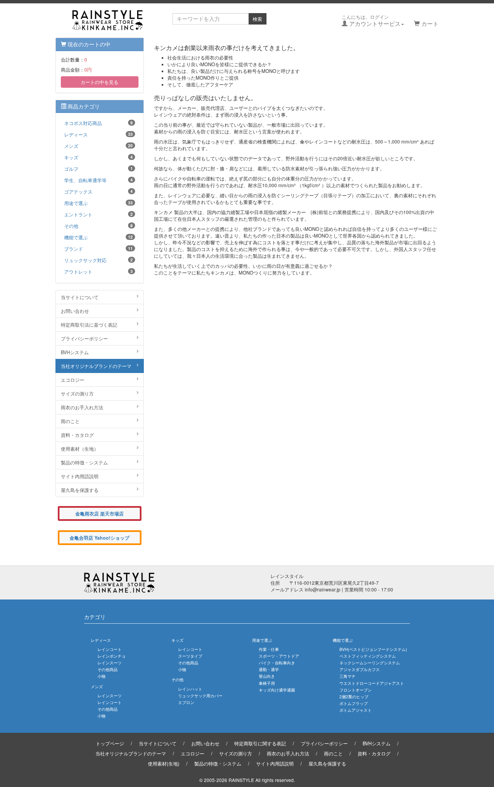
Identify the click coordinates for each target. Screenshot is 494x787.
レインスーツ (109, 662)
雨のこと (70, 421)
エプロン (186, 702)
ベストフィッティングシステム (367, 656)
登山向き (267, 676)
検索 (257, 18)
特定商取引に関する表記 (260, 743)
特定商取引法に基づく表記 (89, 324)
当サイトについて (79, 297)
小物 (101, 676)
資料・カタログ (77, 434)
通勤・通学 (269, 669)
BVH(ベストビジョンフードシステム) (373, 649)
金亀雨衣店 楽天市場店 (99, 513)
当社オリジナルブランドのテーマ (96, 366)
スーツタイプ (190, 656)
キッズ (98, 157)
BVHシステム (75, 352)
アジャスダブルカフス (359, 669)
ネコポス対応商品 (98, 123)
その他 (98, 225)
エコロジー (72, 379)
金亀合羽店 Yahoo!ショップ (99, 537)
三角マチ (347, 676)
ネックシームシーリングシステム (369, 662)
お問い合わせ (75, 310)
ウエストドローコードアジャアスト (371, 683)
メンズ (98, 145)
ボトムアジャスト (355, 710)
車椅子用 (267, 683)
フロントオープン (355, 690)
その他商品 (107, 669)
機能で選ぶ (98, 237)
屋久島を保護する (79, 490)
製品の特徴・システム (84, 462)
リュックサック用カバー (200, 695)
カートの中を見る (99, 82)
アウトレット (98, 271)
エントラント (98, 214)
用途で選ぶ (98, 203)
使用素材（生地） (79, 448)
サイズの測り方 (77, 393)
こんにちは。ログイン (371, 20)
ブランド (98, 248)
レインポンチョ (111, 656)
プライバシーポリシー (84, 338)
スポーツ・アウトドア (279, 656)
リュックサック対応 (98, 260)
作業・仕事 (269, 649)
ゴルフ (98, 168)
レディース (98, 134)
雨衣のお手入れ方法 (82, 407)
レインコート (109, 649)
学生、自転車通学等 (98, 180)
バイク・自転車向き (277, 662)
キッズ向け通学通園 (277, 690)
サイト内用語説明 (79, 476)
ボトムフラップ (353, 703)
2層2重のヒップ (353, 696)
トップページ (110, 743)
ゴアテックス (98, 191)
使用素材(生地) (163, 763)
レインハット (190, 689)
